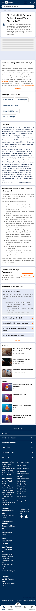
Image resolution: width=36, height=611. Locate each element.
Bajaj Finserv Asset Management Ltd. (22, 499)
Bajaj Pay (5, 81)
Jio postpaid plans (28, 85)
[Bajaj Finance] (9, 2)
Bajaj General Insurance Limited (23, 472)
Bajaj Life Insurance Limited (23, 477)
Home (3, 609)
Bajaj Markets (21, 481)
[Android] (21, 517)
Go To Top (19, 428)
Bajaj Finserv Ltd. (22, 465)
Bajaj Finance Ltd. (23, 468)
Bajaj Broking (21, 489)
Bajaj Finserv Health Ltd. (21, 493)
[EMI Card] (25, 3)
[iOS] (26, 517)
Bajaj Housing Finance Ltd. (21, 485)
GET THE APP (27, 275)
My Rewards (11, 609)
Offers (24, 609)
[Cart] (34, 2)
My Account (32, 609)
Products (18, 606)
